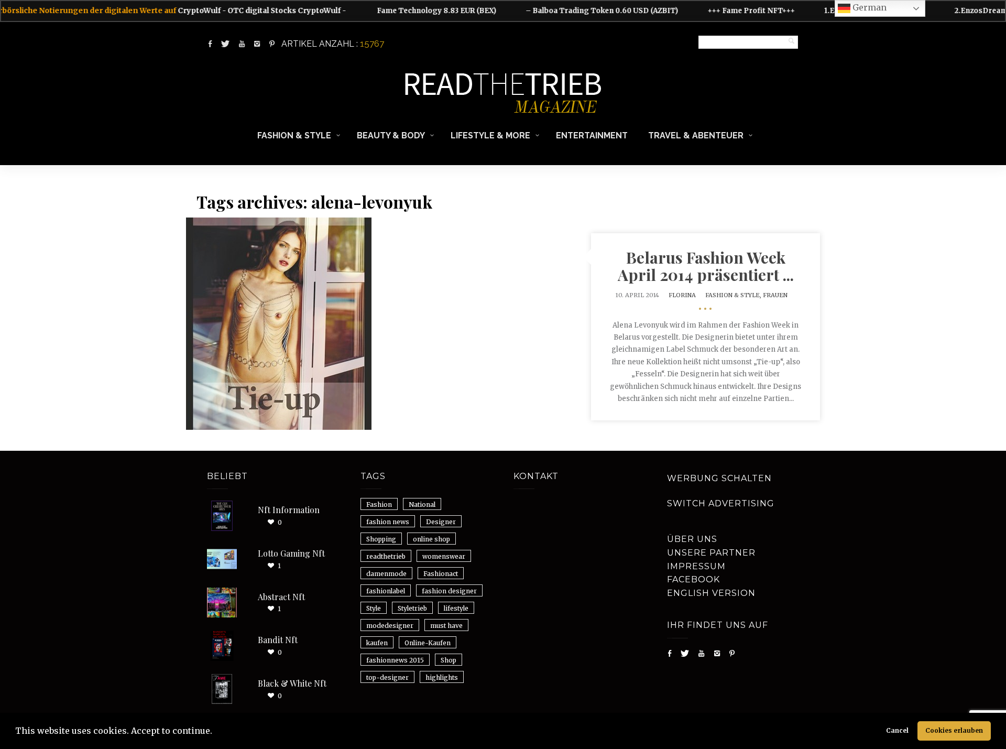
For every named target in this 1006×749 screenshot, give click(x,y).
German (868, 7)
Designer (441, 522)
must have (446, 625)
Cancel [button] (897, 730)
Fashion (379, 504)
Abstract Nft (281, 596)
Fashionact (440, 574)
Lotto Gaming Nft (291, 553)
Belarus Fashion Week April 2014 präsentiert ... (706, 266)
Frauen (775, 295)
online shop (431, 539)
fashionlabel (385, 591)
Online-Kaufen (427, 643)
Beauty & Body (391, 135)
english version (711, 593)
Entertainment (592, 135)
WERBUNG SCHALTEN (719, 478)
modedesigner (389, 625)
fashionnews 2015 (395, 660)
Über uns (692, 539)
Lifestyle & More (490, 135)
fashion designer (449, 591)
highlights (441, 677)
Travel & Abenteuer (695, 135)
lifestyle (456, 608)
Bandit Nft (278, 639)
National (422, 504)
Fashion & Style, (734, 295)
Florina (682, 295)
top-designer (387, 677)
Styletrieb (412, 608)
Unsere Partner (711, 553)
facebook (693, 579)
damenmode (386, 574)
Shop (448, 660)
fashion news (387, 522)
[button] (215, 732)
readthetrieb (386, 556)
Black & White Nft (292, 683)
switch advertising (720, 503)
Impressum (696, 566)
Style (373, 608)
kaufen (377, 643)
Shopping (381, 539)
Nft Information (289, 509)
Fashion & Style (294, 135)
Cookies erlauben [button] (954, 730)
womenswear (443, 556)
